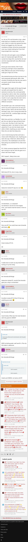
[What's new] (23, 11)
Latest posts (7, 459)
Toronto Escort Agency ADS (17, 398)
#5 (26, 218)
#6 (26, 236)
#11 (26, 327)
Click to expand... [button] (14, 373)
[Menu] (1, 11)
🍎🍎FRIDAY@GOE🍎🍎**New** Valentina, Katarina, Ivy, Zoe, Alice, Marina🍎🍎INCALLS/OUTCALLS (14, 485)
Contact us (3, 527)
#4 (26, 197)
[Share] (24, 37)
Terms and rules (4, 529)
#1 (26, 36)
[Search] (26, 11)
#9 (26, 291)
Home (2, 537)
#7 (26, 256)
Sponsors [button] (3, 1)
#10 (26, 309)
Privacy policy (4, 532)
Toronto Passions (7, 398)
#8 (26, 274)
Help (2, 534)
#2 (26, 165)
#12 (26, 354)
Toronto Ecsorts (4, 524)
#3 (26, 181)
